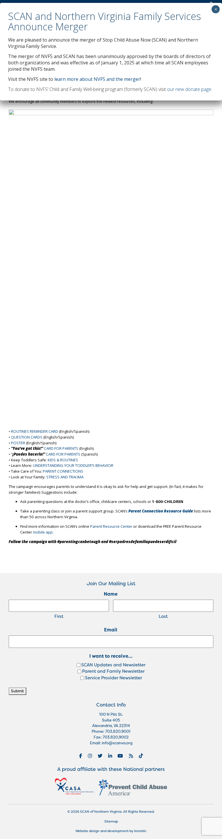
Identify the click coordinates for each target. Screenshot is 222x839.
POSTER (18, 442)
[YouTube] (120, 756)
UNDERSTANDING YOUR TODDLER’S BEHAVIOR (73, 465)
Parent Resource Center (111, 526)
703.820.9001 (117, 731)
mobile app (43, 532)
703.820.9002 (116, 737)
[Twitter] (100, 756)
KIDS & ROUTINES (63, 460)
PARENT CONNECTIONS (63, 471)
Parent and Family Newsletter (113, 671)
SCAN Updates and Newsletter (113, 665)
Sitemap (111, 821)
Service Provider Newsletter (113, 678)
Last (163, 616)
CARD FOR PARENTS (61, 448)
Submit (17, 690)
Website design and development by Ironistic (111, 831)
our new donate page (189, 89)
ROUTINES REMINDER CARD (34, 431)
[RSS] (131, 756)
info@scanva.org (117, 742)
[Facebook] (80, 756)
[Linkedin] (110, 756)
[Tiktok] (141, 756)
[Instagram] (90, 756)
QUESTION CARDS (26, 437)
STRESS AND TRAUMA (65, 477)
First (58, 616)
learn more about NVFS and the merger (97, 79)
